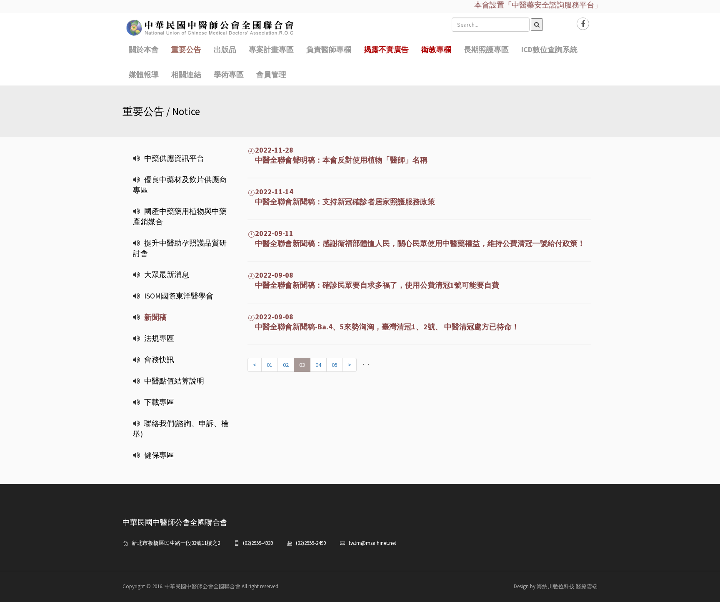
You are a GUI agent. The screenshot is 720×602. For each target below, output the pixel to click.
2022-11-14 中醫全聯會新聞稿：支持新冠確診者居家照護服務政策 (341, 196)
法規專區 (159, 338)
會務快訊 (159, 359)
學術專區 (229, 74)
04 (318, 365)
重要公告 (186, 49)
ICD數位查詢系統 (549, 49)
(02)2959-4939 (258, 543)
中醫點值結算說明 (174, 381)
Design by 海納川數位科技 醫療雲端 (556, 586)
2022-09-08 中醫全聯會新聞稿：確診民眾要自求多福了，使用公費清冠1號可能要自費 (373, 280)
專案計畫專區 (271, 49)
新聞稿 (155, 317)
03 (302, 365)
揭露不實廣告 (386, 49)
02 (286, 365)
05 (335, 365)
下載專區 (159, 402)
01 (269, 365)
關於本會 (144, 49)
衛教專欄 (436, 49)
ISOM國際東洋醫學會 (178, 296)
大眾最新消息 (166, 274)
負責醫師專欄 (328, 49)
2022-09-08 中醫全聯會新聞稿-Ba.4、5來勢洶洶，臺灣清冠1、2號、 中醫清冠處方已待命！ (383, 321)
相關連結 (186, 74)
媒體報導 (144, 74)
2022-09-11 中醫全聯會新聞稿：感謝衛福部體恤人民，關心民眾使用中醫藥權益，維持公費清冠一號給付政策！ (416, 238)
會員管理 (271, 74)
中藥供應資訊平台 (174, 158)
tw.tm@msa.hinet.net (372, 543)
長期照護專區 (486, 49)
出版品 (225, 49)
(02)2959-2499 (311, 543)
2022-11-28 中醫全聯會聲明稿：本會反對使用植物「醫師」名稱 (338, 155)
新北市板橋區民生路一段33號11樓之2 (176, 543)
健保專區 (159, 455)
